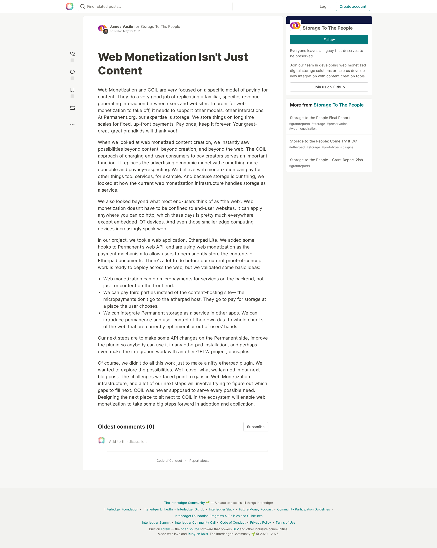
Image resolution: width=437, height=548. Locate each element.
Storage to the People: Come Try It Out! (323, 144)
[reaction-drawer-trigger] (72, 56)
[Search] (82, 6)
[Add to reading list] (72, 92)
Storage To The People (160, 26)
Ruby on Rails (198, 534)
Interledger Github (190, 509)
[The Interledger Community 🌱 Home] (69, 6)
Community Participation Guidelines (303, 509)
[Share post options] (72, 124)
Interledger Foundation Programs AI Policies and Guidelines (218, 516)
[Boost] (72, 108)
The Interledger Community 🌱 (187, 503)
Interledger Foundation (121, 509)
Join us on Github (329, 87)
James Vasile (121, 26)
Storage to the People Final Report (319, 122)
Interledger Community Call (195, 522)
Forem (165, 529)
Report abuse (199, 460)
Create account (353, 6)
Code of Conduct (169, 460)
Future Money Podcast (256, 509)
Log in (325, 6)
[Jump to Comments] (72, 74)
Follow (329, 39)
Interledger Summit (156, 522)
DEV (236, 529)
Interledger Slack (221, 509)
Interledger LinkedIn (158, 509)
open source (190, 529)
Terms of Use (285, 522)
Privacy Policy (260, 522)
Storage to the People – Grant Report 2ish (326, 162)
